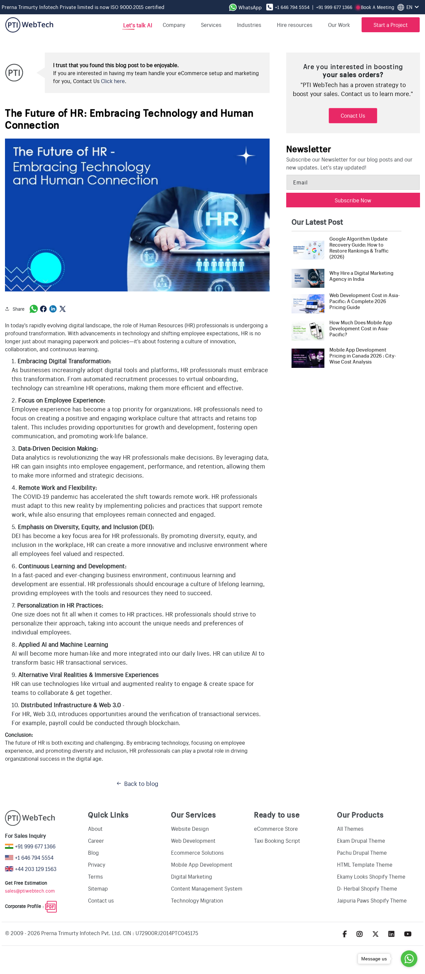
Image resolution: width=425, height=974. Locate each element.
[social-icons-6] (360, 933)
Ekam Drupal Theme (361, 840)
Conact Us (353, 115)
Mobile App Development (201, 864)
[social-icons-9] (408, 933)
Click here (113, 80)
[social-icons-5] (345, 933)
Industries (249, 24)
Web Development (193, 840)
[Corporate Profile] (51, 906)
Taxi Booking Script (277, 840)
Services (211, 24)
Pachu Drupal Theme (362, 852)
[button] (341, 24)
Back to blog (141, 783)
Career (96, 840)
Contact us (101, 900)
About (95, 828)
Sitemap (98, 888)
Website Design (190, 828)
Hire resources (294, 24)
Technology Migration (197, 900)
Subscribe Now (353, 200)
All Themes (350, 828)
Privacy (96, 864)
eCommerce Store (276, 828)
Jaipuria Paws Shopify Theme (372, 900)
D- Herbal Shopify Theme (367, 888)
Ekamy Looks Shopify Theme (371, 876)
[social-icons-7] (375, 933)
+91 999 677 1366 (334, 7)
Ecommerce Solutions (197, 852)
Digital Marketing (191, 876)
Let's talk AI (137, 25)
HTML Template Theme (364, 864)
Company (174, 24)
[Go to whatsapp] (409, 958)
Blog (93, 852)
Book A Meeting (377, 7)
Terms (95, 876)
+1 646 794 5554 (292, 7)
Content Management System (206, 888)
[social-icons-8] (391, 933)
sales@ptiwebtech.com (30, 891)
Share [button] (19, 309)
